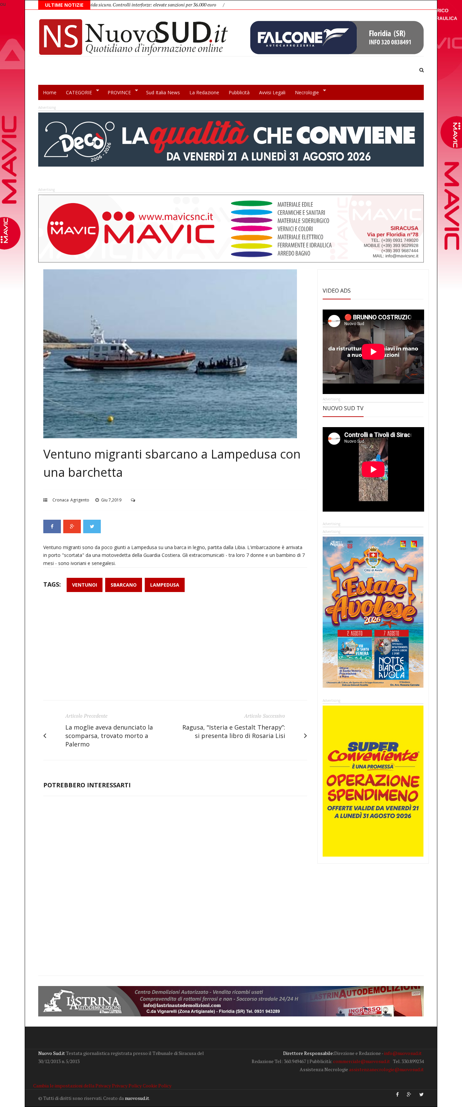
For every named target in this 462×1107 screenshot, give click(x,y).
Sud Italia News (163, 92)
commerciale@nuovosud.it (361, 1061)
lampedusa (164, 585)
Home (49, 92)
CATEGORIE (76, 92)
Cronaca (60, 500)
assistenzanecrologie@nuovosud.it (386, 1069)
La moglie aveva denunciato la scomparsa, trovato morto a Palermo (109, 735)
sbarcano (124, 585)
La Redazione (204, 92)
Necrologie (304, 92)
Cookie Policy (157, 1085)
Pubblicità (239, 92)
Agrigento (79, 500)
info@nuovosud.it (403, 1053)
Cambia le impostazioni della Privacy (72, 1085)
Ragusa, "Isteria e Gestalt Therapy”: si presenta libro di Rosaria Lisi (233, 731)
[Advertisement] (175, 649)
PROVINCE (117, 92)
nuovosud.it (137, 1098)
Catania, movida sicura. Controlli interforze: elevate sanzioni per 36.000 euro (109, 4)
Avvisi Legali (272, 92)
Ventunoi (84, 585)
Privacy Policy (127, 1085)
